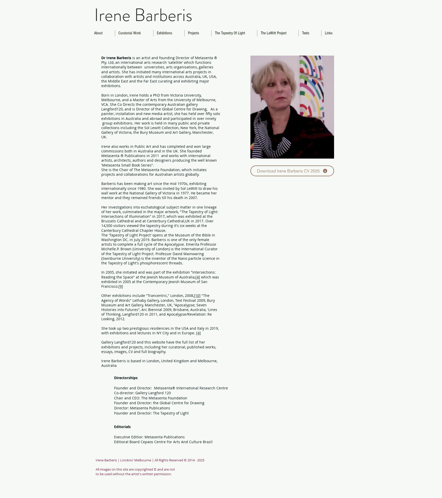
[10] (197, 295)
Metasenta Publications (150, 408)
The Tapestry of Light (171, 413)
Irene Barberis (143, 15)
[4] (197, 277)
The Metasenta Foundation (164, 398)
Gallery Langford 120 (153, 392)
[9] (120, 286)
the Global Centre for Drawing (178, 402)
